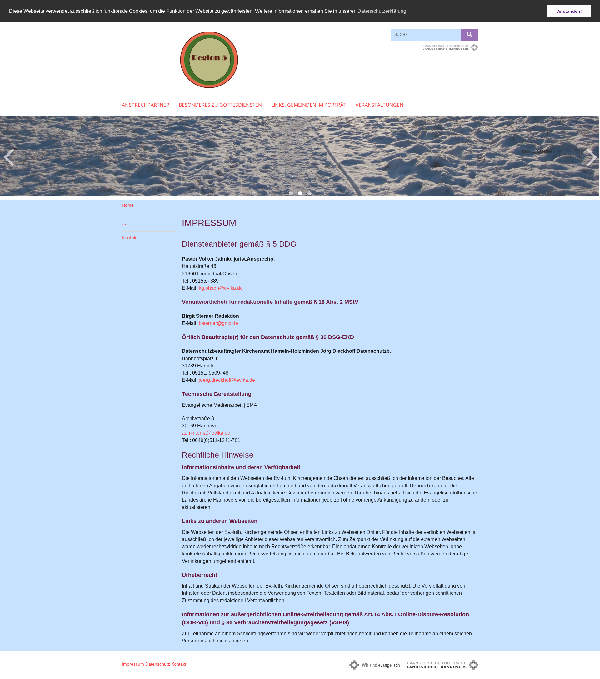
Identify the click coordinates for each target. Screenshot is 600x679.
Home (128, 205)
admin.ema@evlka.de (206, 432)
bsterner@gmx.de (218, 323)
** (124, 225)
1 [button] (291, 193)
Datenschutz (157, 664)
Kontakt (130, 237)
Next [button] (592, 156)
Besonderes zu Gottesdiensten (220, 104)
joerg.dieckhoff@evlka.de (227, 380)
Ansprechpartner (145, 104)
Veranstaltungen (379, 104)
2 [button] (300, 193)
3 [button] (309, 193)
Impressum (133, 664)
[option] (300, 156)
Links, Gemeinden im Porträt (308, 104)
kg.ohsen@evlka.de (221, 288)
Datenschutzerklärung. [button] (383, 11)
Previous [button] (8, 156)
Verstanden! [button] (569, 11)
